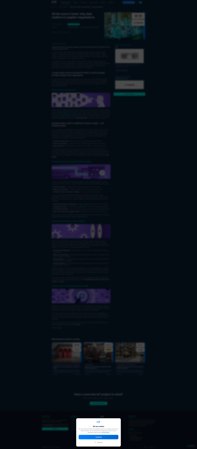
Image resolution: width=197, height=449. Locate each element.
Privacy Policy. (106, 432)
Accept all (99, 437)
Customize (99, 442)
